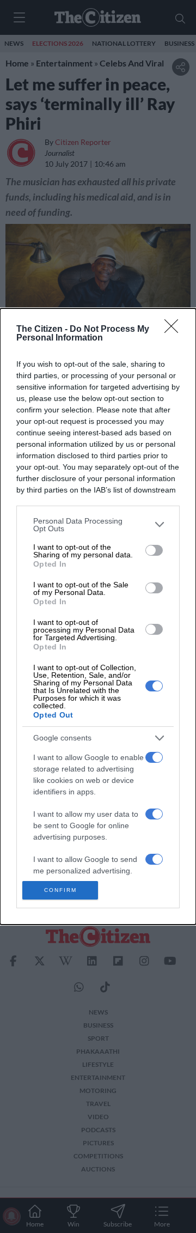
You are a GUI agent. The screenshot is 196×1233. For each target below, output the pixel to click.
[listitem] (98, 524)
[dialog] (98, 616)
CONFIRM (60, 890)
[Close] (174, 329)
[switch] (154, 550)
